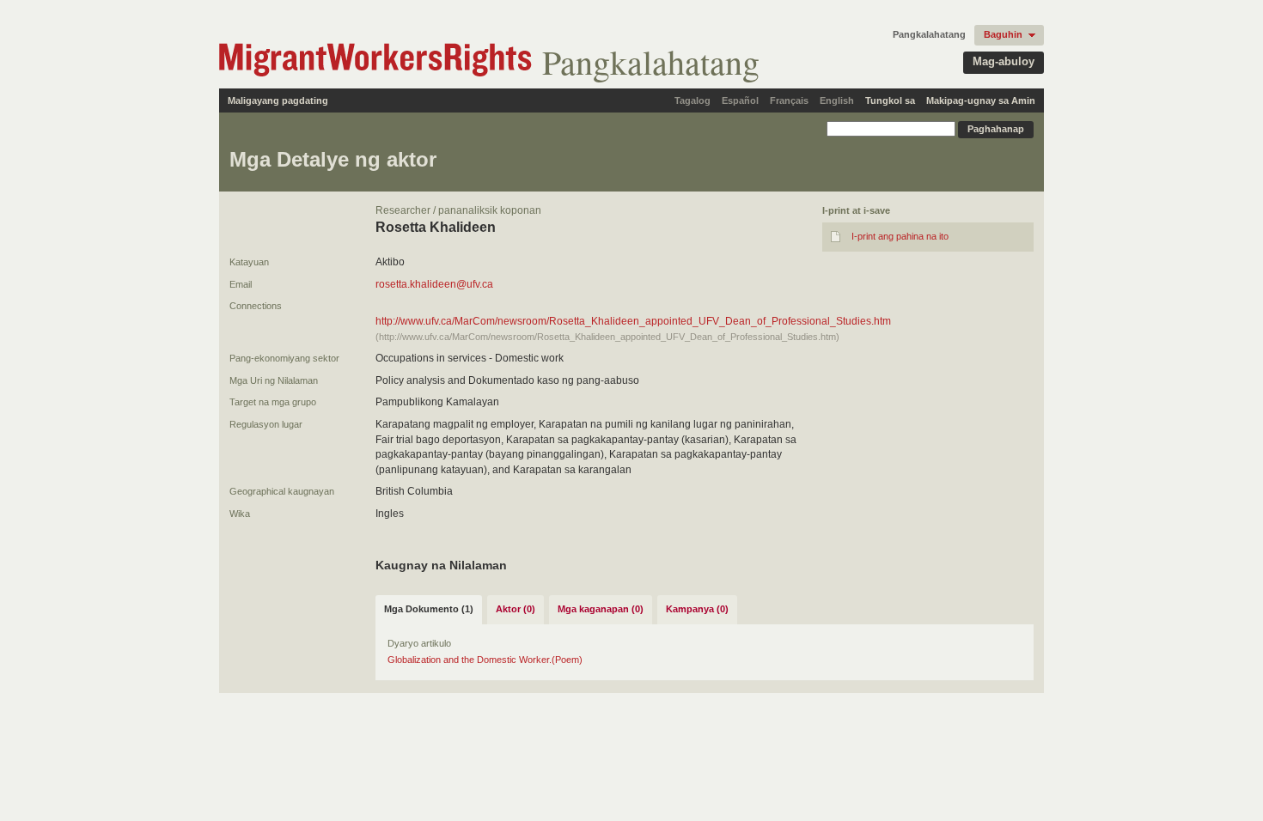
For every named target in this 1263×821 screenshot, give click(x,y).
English (837, 100)
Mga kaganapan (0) (601, 609)
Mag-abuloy (1003, 61)
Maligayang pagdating (278, 100)
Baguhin (1003, 34)
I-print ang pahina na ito (900, 236)
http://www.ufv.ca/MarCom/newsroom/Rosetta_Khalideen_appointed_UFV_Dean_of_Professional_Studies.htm (633, 321)
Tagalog (692, 100)
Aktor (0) (515, 609)
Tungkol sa (890, 100)
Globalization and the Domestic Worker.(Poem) (485, 659)
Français (789, 100)
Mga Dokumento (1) (428, 609)
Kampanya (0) (697, 609)
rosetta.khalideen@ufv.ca (434, 284)
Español (740, 100)
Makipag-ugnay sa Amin (980, 100)
